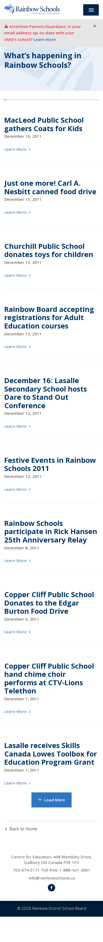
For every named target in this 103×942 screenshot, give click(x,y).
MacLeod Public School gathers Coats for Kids (44, 124)
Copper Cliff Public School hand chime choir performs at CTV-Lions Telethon (49, 678)
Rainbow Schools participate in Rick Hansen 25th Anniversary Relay (50, 531)
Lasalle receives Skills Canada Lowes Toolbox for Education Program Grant (50, 753)
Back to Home (23, 829)
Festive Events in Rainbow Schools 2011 (50, 464)
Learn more (45, 39)
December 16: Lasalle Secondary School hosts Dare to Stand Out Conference (45, 392)
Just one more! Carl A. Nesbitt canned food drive (50, 187)
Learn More (16, 149)
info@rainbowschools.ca (52, 878)
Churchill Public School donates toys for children (48, 250)
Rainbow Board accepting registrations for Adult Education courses (49, 317)
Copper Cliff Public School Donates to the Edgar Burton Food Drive (49, 602)
